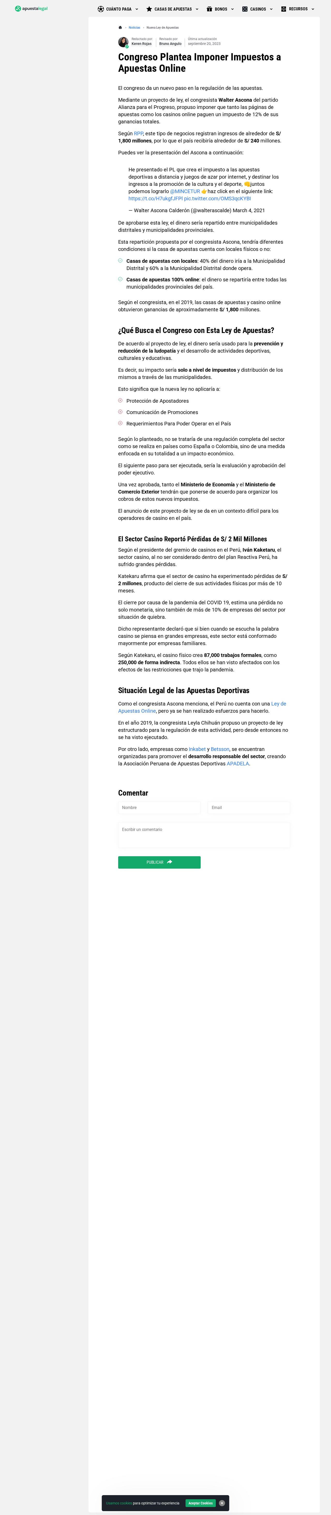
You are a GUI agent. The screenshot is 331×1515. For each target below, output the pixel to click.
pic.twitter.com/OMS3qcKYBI (217, 198)
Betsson (220, 749)
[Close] (222, 1503)
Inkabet (197, 749)
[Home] (120, 27)
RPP (138, 133)
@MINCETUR (185, 191)
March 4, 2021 (249, 210)
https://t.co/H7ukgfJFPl (156, 198)
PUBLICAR (155, 862)
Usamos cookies (119, 1503)
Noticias (134, 27)
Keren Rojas (142, 44)
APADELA (238, 763)
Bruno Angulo (170, 44)
